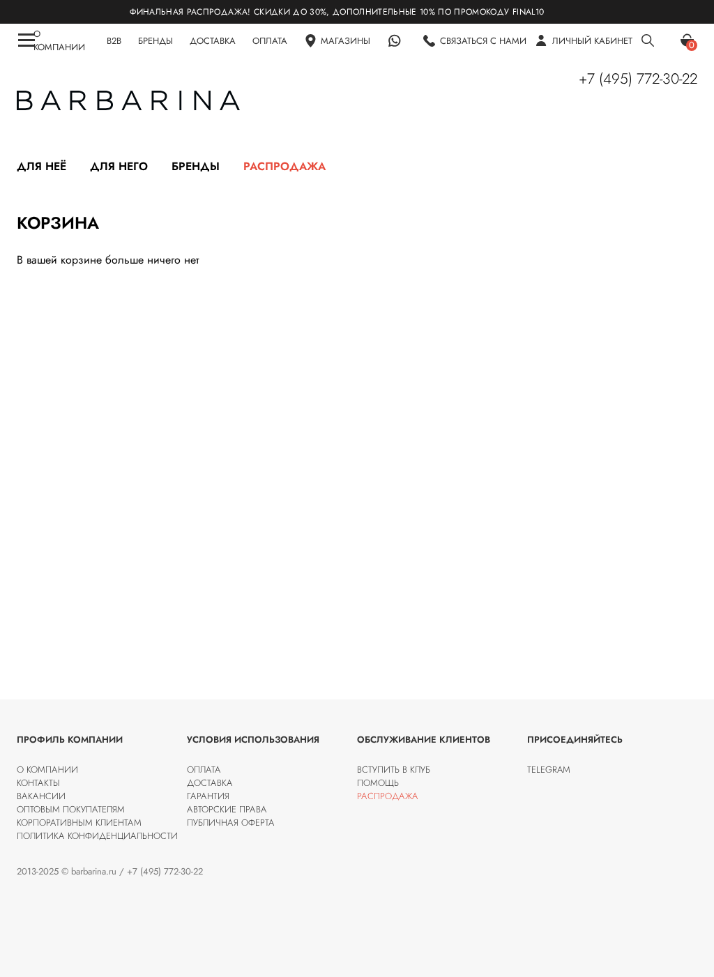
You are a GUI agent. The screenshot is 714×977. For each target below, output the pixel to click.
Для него (119, 166)
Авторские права (227, 809)
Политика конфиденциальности (97, 835)
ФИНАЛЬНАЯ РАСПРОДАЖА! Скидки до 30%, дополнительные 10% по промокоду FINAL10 (321, 12)
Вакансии (41, 796)
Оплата (204, 769)
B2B (114, 40)
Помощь (378, 782)
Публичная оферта (231, 822)
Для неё (41, 166)
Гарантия (208, 796)
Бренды (196, 166)
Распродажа (284, 166)
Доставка (210, 782)
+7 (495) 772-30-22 (638, 78)
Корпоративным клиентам (79, 822)
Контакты (38, 782)
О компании (47, 769)
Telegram (548, 769)
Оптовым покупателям (71, 809)
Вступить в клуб (393, 769)
